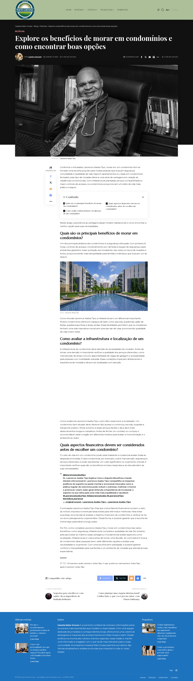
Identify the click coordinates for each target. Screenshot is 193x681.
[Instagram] (158, 10)
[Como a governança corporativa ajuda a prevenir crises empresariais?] (148, 651)
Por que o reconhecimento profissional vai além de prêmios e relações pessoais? (39, 630)
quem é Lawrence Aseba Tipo (72, 567)
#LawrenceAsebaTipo (75, 496)
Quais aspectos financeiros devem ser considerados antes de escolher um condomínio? (123, 206)
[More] (158, 57)
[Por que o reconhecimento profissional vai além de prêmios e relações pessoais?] (21, 628)
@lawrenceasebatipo (74, 475)
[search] (162, 10)
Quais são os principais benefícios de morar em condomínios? (82, 204)
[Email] (150, 57)
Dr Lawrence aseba (75, 563)
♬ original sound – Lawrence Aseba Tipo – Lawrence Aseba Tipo (97, 502)
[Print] (154, 57)
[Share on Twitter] (145, 57)
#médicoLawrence (73, 498)
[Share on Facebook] (141, 57)
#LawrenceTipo (115, 496)
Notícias (20, 31)
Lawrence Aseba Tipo (93, 563)
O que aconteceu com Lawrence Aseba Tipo (121, 563)
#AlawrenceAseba (96, 496)
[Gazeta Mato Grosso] (25, 10)
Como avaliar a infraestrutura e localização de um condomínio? (82, 212)
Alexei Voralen (34, 57)
